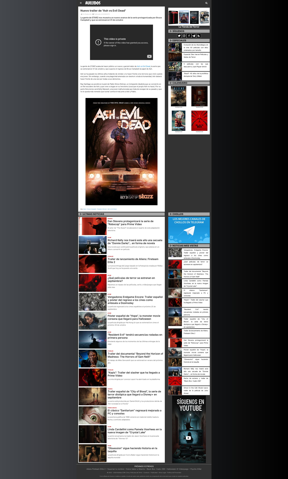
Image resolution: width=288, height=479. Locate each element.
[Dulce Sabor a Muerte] (178, 120)
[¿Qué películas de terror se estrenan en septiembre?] (93, 283)
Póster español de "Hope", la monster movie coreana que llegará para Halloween (134, 317)
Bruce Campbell (91, 209)
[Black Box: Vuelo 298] (199, 120)
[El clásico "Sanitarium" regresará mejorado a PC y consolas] (93, 415)
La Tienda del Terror (189, 26)
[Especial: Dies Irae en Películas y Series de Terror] (175, 57)
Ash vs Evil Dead (143, 66)
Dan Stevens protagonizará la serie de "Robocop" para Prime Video (130, 223)
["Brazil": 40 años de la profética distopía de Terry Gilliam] (175, 76)
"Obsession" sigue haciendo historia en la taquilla (132, 450)
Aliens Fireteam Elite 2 (96, 469)
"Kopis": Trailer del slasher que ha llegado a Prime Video (134, 374)
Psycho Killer (195, 469)
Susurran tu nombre (115, 469)
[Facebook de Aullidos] (189, 36)
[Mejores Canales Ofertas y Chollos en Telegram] (189, 230)
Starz (84, 209)
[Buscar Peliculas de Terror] (206, 3)
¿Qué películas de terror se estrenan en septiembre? (131, 279)
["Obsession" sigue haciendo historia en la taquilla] (93, 453)
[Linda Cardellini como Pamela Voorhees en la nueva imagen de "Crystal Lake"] (93, 434)
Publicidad (154, 472)
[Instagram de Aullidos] (184, 36)
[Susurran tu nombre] (199, 96)
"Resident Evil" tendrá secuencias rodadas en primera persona (135, 336)
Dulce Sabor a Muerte (135, 469)
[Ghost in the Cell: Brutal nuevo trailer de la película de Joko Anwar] (175, 390)
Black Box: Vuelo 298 (156, 469)
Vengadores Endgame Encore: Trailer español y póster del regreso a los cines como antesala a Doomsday (135, 299)
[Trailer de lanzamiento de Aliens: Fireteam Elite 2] (93, 264)
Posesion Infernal (101, 209)
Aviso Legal (162, 472)
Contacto (146, 472)
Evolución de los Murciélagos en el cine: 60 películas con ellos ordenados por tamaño (196, 47)
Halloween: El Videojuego (178, 469)
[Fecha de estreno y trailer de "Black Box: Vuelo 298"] (175, 381)
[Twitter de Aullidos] (179, 36)
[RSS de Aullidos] (199, 36)
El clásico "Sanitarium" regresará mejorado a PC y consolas (134, 412)
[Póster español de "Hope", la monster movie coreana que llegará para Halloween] (93, 320)
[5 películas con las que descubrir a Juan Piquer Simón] (175, 66)
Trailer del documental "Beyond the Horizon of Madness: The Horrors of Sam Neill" (135, 355)
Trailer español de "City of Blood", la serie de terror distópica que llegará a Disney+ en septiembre (134, 394)
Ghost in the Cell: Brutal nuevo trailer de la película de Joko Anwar (196, 390)
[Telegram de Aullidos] (194, 36)
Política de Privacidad (174, 472)
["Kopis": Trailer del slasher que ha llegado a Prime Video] (93, 377)
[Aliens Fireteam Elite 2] (178, 96)
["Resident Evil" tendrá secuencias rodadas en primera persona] (93, 339)
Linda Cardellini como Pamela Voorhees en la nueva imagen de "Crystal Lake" (135, 431)
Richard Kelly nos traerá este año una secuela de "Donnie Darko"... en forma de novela (135, 242)
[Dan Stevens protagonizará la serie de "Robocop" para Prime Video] (93, 226)
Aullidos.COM (121, 472)
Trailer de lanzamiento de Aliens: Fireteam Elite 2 (133, 260)
